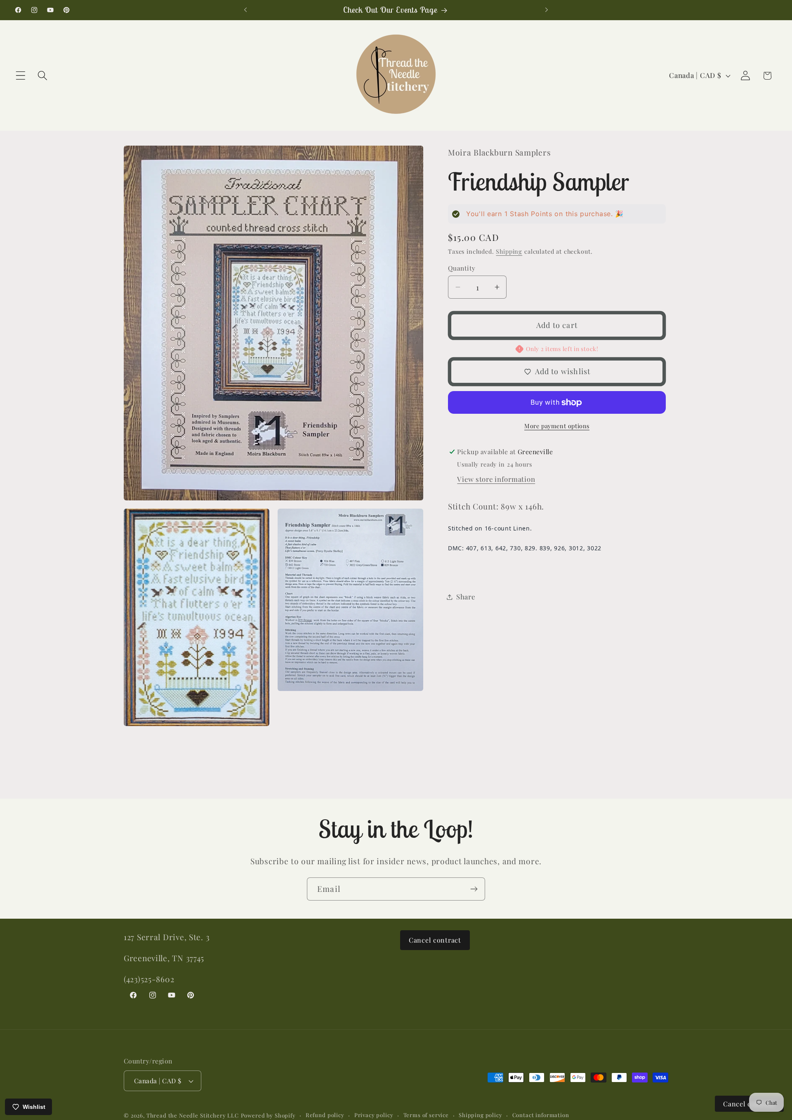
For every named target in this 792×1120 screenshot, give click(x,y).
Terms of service (426, 1114)
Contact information (540, 1114)
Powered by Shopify (268, 1115)
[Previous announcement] (245, 9)
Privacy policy (374, 1114)
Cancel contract (435, 940)
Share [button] (465, 596)
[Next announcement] (546, 9)
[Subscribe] (474, 889)
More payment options (556, 426)
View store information (496, 478)
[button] (21, 76)
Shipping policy (480, 1114)
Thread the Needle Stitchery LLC (192, 1115)
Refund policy (325, 1114)
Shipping (509, 251)
